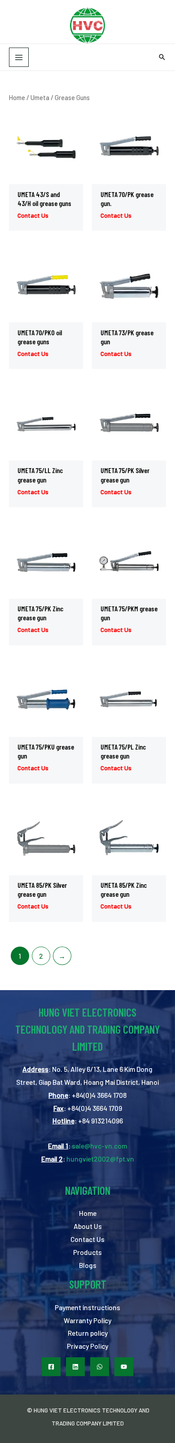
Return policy (88, 1333)
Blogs (87, 1265)
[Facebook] (51, 1366)
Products (87, 1252)
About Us (88, 1226)
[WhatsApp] (99, 1366)
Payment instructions (87, 1307)
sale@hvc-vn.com (99, 1145)
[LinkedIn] (75, 1366)
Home (17, 97)
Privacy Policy (87, 1346)
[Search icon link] (162, 57)
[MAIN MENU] (19, 57)
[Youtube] (123, 1366)
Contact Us (87, 1239)
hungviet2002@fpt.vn (100, 1158)
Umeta (40, 97)
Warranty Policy (87, 1320)
